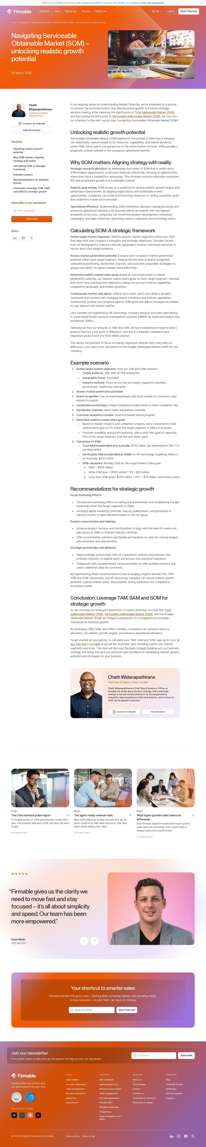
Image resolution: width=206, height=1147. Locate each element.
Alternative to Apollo (143, 1102)
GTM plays (171, 1089)
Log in (170, 11)
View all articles (31, 130)
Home (13, 22)
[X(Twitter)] (193, 1136)
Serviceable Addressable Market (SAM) (136, 116)
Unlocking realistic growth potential (27, 150)
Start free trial (189, 11)
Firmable (95, 644)
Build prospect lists (109, 1084)
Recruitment (72, 1102)
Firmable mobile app (109, 1107)
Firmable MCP (106, 1102)
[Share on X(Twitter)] (31, 238)
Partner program (174, 1093)
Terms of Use (88, 1136)
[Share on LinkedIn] (15, 238)
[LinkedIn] (171, 1136)
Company (137, 1074)
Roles (69, 1074)
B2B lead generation (109, 1098)
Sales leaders (72, 1079)
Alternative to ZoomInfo (144, 1098)
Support (170, 1098)
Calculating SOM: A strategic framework (29, 167)
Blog (168, 1079)
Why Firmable (139, 1084)
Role (57, 11)
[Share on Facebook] (23, 238)
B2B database (106, 1079)
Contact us (100, 11)
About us (137, 1079)
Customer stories (174, 1084)
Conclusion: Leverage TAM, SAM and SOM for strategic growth (31, 190)
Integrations (105, 1112)
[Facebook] (186, 1136)
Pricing (86, 11)
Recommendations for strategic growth (31, 181)
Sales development (75, 1089)
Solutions (44, 11)
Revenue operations (76, 1093)
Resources (71, 11)
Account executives (76, 1084)
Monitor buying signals (110, 1089)
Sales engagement (109, 1093)
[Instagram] (179, 1136)
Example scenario (23, 174)
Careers (136, 1089)
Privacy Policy (73, 1136)
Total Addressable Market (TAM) (154, 112)
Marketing (71, 1098)
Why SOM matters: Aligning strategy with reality (28, 159)
